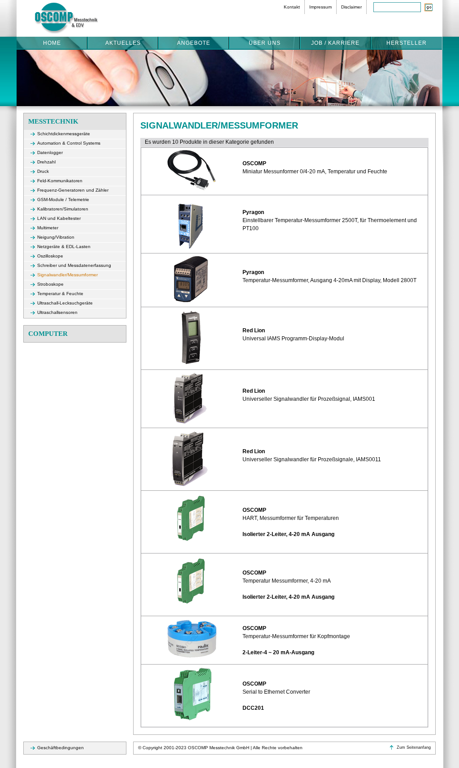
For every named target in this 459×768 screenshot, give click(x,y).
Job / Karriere (335, 43)
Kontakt (292, 6)
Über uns (265, 43)
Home (52, 43)
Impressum (320, 6)
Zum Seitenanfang (414, 747)
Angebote (193, 43)
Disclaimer (351, 6)
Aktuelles (123, 43)
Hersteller (406, 43)
